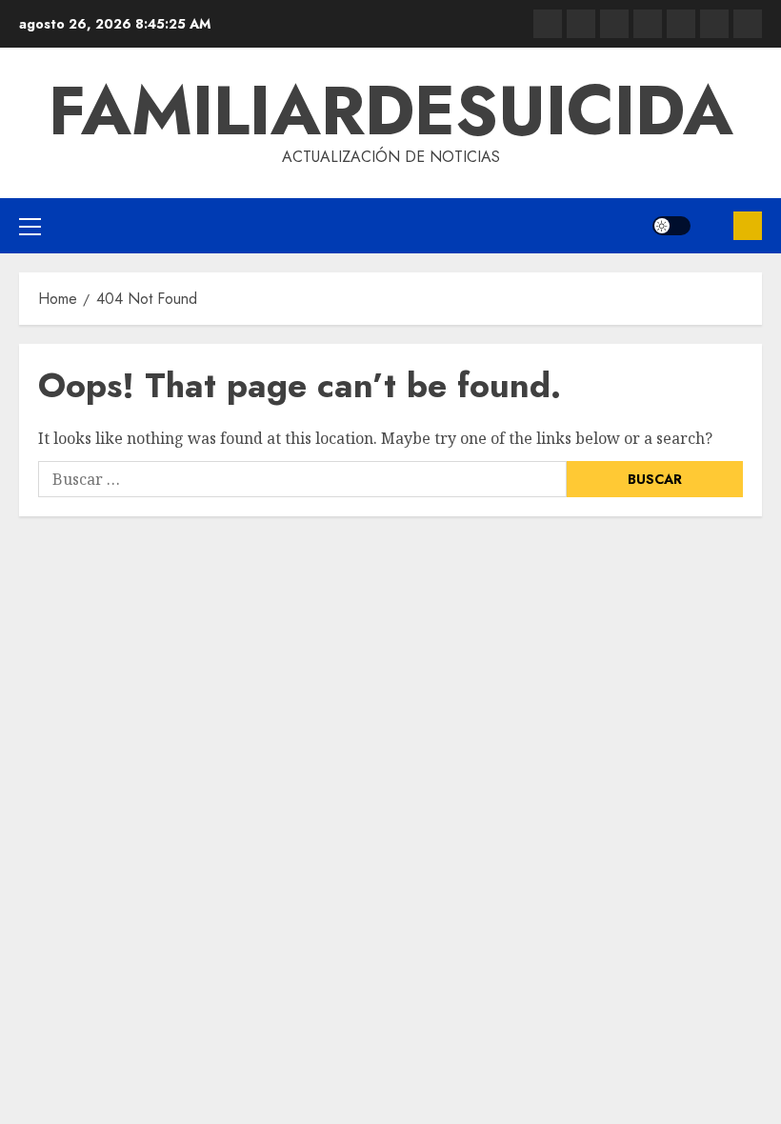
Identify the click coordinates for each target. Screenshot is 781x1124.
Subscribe (747, 225)
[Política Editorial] (681, 24)
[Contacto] (581, 24)
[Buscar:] (302, 479)
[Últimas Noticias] (747, 24)
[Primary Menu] (30, 225)
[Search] (712, 226)
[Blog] (547, 24)
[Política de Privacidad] (647, 24)
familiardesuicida (391, 110)
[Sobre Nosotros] (714, 24)
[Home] (614, 24)
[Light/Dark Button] (671, 225)
